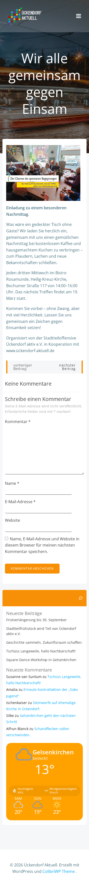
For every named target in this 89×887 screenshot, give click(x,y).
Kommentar (18, 421)
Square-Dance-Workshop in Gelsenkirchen (41, 659)
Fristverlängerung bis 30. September (36, 619)
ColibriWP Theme (59, 871)
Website (12, 520)
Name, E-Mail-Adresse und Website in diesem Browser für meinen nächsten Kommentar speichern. (42, 545)
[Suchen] (81, 598)
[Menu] (78, 16)
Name (12, 483)
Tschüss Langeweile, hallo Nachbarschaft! (41, 651)
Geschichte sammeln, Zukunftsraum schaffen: (44, 642)
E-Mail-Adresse (20, 501)
